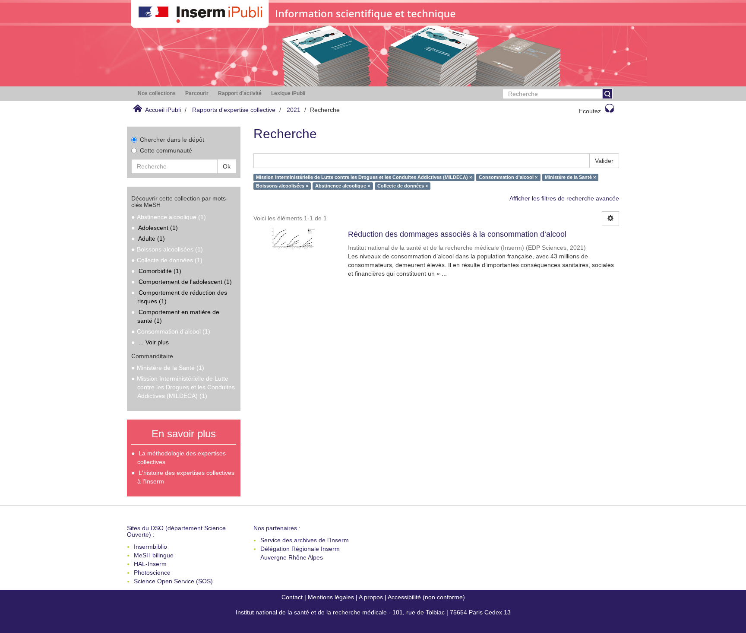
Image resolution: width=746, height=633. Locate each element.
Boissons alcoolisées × (282, 185)
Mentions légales (331, 597)
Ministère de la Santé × (570, 177)
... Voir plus (154, 342)
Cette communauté (166, 150)
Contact (292, 597)
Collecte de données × (402, 185)
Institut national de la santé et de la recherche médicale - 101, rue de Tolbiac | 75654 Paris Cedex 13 (373, 612)
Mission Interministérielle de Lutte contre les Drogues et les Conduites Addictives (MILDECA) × (364, 177)
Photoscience (152, 572)
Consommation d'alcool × (508, 177)
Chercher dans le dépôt (172, 139)
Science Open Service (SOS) (173, 581)
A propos (371, 597)
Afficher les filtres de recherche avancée (564, 198)
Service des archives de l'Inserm (304, 540)
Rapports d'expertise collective (233, 109)
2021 (293, 109)
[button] (156, 93)
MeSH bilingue (154, 555)
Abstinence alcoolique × (342, 185)
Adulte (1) (151, 238)
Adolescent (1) (158, 227)
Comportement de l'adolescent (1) (185, 281)
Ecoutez (590, 111)
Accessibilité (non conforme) (426, 597)
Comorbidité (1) (160, 270)
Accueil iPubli (163, 109)
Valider (604, 160)
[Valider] (607, 94)
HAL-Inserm (150, 563)
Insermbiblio (150, 546)
